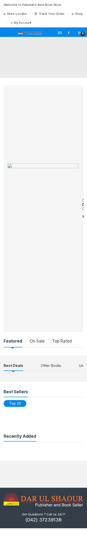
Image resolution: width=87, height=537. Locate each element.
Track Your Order (52, 14)
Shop (79, 14)
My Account (22, 23)
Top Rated (62, 341)
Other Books (51, 365)
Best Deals (13, 365)
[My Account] (70, 32)
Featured (13, 341)
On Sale (37, 341)
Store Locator (17, 14)
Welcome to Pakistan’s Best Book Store (32, 5)
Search (60, 32)
